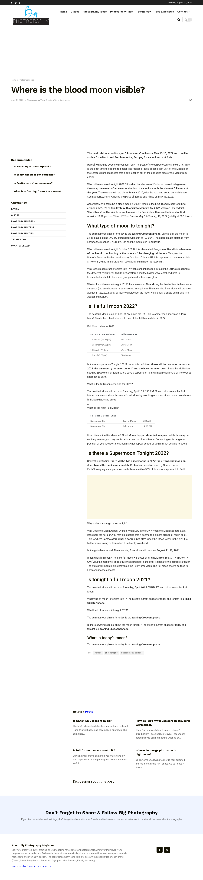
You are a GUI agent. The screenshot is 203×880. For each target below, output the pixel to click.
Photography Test (22, 227)
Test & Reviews (164, 11)
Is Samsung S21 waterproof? (32, 166)
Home (63, 11)
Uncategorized (20, 245)
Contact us (34, 866)
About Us (47, 866)
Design (15, 209)
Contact (182, 11)
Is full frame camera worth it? (94, 750)
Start (14, 866)
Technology (143, 11)
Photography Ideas (95, 11)
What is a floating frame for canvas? (37, 191)
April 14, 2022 (17, 100)
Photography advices (132, 653)
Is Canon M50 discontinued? (92, 720)
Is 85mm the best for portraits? (34, 174)
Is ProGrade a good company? (32, 183)
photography (111, 653)
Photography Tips (121, 11)
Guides (75, 11)
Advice (98, 653)
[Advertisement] (101, 53)
